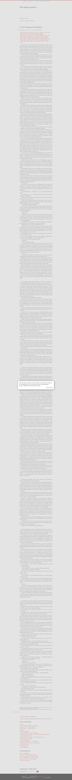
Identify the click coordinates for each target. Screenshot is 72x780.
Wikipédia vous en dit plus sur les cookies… (32, 385)
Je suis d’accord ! (49, 387)
